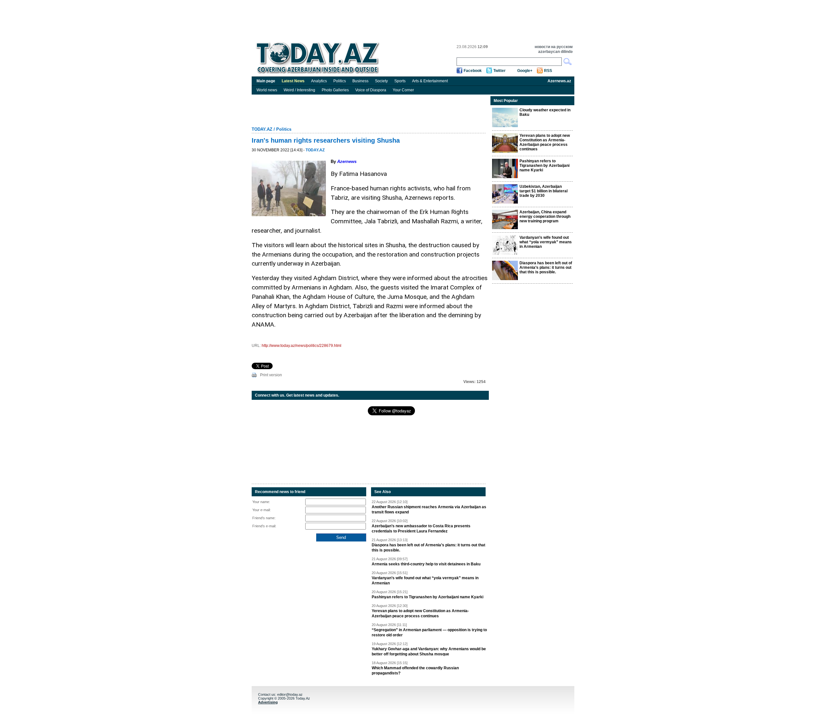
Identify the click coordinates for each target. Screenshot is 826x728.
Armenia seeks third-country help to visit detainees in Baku (426, 564)
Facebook (473, 70)
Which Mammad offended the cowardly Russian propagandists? (415, 670)
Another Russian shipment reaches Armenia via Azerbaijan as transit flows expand (429, 509)
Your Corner (403, 90)
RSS (548, 70)
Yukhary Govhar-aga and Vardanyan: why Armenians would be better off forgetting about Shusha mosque (429, 651)
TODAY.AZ (262, 129)
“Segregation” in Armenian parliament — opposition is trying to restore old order (429, 632)
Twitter (499, 70)
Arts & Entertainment (430, 81)
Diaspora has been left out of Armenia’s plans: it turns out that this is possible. (428, 547)
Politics (339, 81)
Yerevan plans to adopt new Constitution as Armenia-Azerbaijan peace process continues (420, 613)
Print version (271, 375)
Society (381, 81)
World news (267, 90)
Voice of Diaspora (370, 90)
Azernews (347, 161)
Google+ (524, 70)
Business (360, 81)
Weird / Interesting (299, 90)
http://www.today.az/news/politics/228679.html (301, 345)
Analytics (319, 81)
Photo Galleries (335, 90)
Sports (400, 81)
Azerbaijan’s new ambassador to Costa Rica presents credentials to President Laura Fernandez (421, 528)
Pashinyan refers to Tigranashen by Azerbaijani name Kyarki (427, 597)
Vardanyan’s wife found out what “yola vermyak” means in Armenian (425, 580)
